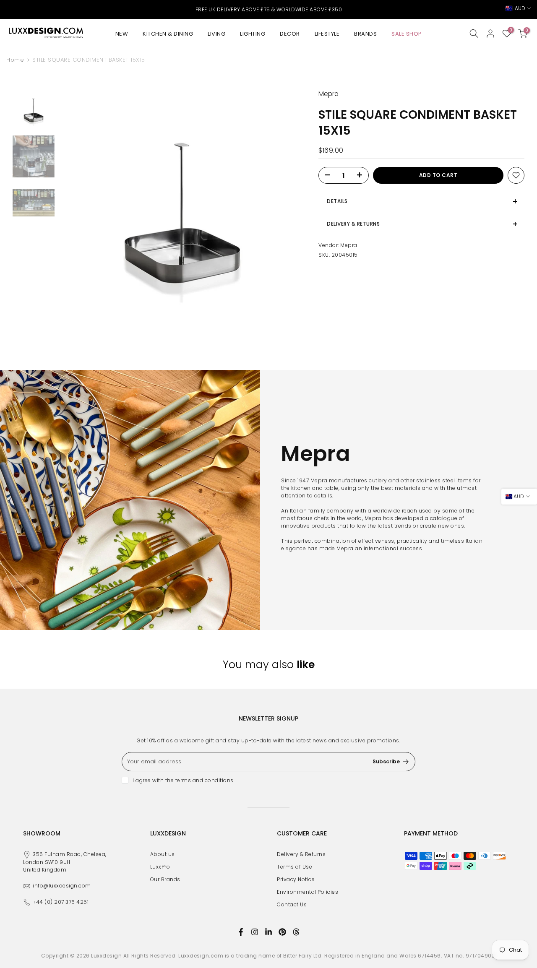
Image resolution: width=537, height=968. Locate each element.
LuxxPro (160, 866)
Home (15, 60)
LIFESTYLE (327, 34)
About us (162, 854)
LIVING (216, 34)
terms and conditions (204, 780)
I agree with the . (184, 780)
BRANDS (365, 34)
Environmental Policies (307, 891)
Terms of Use (294, 866)
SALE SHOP (406, 34)
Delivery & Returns (301, 854)
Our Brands (165, 879)
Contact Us (292, 904)
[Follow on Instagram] (254, 932)
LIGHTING (252, 34)
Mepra (348, 245)
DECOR (290, 34)
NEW (121, 34)
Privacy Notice (296, 879)
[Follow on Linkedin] (268, 932)
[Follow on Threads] (296, 932)
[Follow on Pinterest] (282, 932)
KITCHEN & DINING (168, 34)
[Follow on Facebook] (241, 932)
